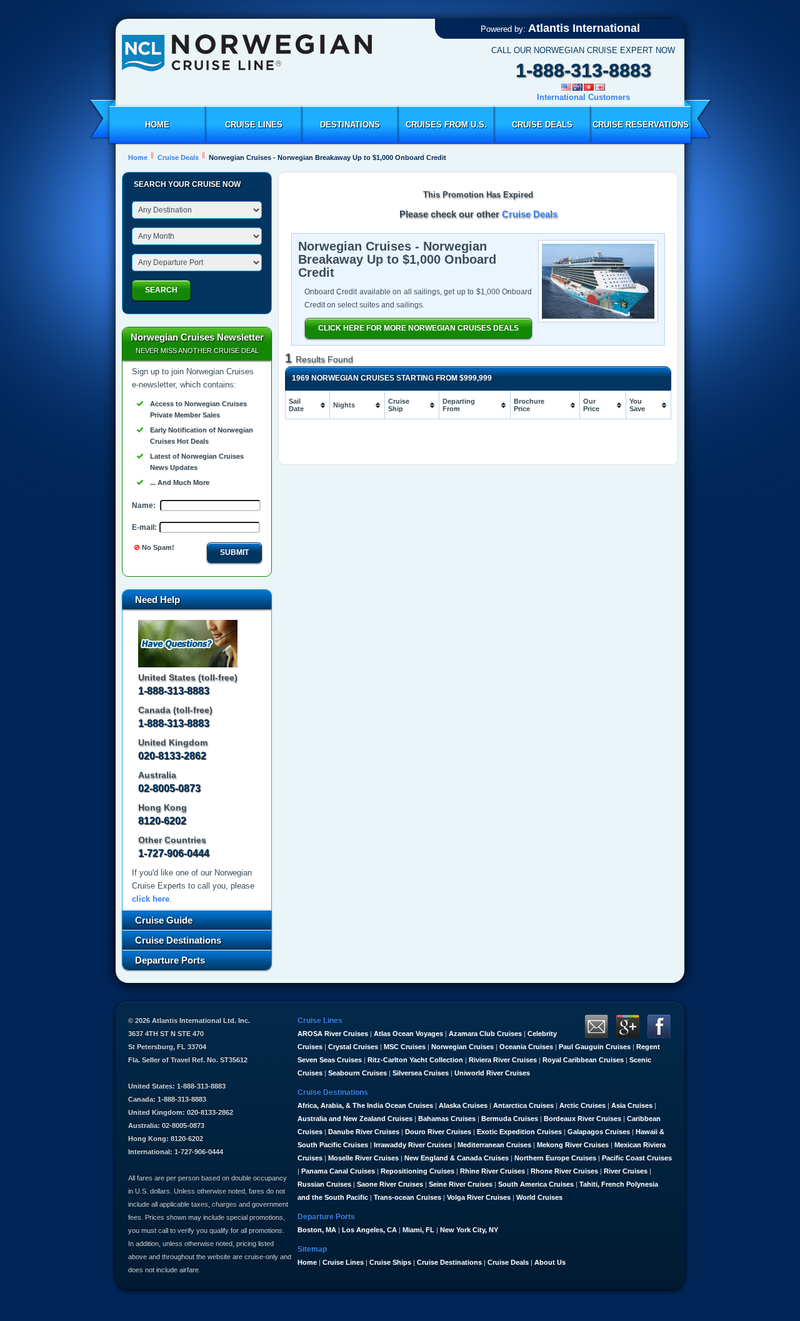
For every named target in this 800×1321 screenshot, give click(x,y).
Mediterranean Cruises (494, 1145)
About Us (550, 1262)
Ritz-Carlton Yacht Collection (415, 1060)
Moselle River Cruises (363, 1158)
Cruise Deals (542, 124)
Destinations (350, 124)
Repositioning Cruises (417, 1171)
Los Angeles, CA (369, 1230)
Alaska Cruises (463, 1105)
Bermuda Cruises (509, 1118)
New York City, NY (469, 1230)
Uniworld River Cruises (492, 1073)
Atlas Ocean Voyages (408, 1033)
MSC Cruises (405, 1046)
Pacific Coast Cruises (637, 1158)
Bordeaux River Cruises (582, 1118)
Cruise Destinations (449, 1262)
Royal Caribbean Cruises (583, 1060)
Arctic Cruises (582, 1105)
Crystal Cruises (353, 1046)
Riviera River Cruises (503, 1060)
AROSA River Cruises (333, 1033)
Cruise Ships (390, 1262)
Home (157, 124)
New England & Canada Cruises (456, 1158)
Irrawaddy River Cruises (413, 1145)
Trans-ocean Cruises (407, 1197)
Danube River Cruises (363, 1131)
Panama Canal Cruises (338, 1171)
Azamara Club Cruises (485, 1033)
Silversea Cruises (420, 1073)
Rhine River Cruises (492, 1171)
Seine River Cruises (460, 1184)
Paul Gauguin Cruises (595, 1046)
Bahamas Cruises (447, 1118)
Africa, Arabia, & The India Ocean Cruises (365, 1105)
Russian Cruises (324, 1184)
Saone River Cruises (390, 1184)
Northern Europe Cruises (555, 1158)
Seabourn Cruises (357, 1073)
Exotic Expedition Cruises (519, 1131)
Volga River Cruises (479, 1197)
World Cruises (539, 1197)
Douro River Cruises (438, 1131)
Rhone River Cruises (564, 1171)
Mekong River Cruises (573, 1145)
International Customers (583, 97)
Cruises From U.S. (446, 124)
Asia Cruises (631, 1105)
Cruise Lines (253, 124)
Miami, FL (418, 1230)
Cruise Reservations (640, 124)
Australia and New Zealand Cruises (355, 1118)
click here (150, 899)
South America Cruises (536, 1184)
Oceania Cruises (526, 1046)
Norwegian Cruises (462, 1046)
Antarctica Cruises (523, 1105)
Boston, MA (317, 1230)
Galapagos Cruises (599, 1131)
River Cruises (626, 1171)
